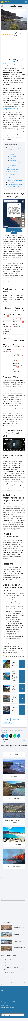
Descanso (13, 161)
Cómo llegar (10, 216)
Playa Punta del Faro (6, 740)
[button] (14, 219)
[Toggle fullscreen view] (23, 201)
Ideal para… (11, 182)
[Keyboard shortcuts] (9, 227)
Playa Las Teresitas (9, 965)
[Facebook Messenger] (7, 736)
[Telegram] (18, 736)
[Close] (19, 205)
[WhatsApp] (14, 736)
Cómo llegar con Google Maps (15, 231)
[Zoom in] (23, 221)
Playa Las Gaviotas (9, 972)
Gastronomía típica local (15, 172)
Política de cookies (6, 1005)
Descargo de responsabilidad (9, 1002)
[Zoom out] (23, 224)
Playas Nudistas (15, 719)
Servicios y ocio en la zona (15, 152)
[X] (10, 736)
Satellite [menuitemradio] (13, 201)
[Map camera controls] (23, 216)
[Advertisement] (14, 48)
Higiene (12, 154)
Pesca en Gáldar (12, 165)
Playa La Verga (8, 959)
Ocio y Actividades (15, 163)
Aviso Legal (4, 1003)
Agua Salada (7, 719)
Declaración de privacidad (8, 1007)
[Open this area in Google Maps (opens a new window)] (5, 227)
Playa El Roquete (21, 740)
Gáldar (13, 62)
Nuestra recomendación (15, 180)
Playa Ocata (7, 962)
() (10, 109)
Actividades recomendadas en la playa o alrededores (15, 176)
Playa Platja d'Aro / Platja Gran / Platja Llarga (13, 968)
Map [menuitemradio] (6, 201)
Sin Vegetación (7, 722)
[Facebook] (3, 736)
